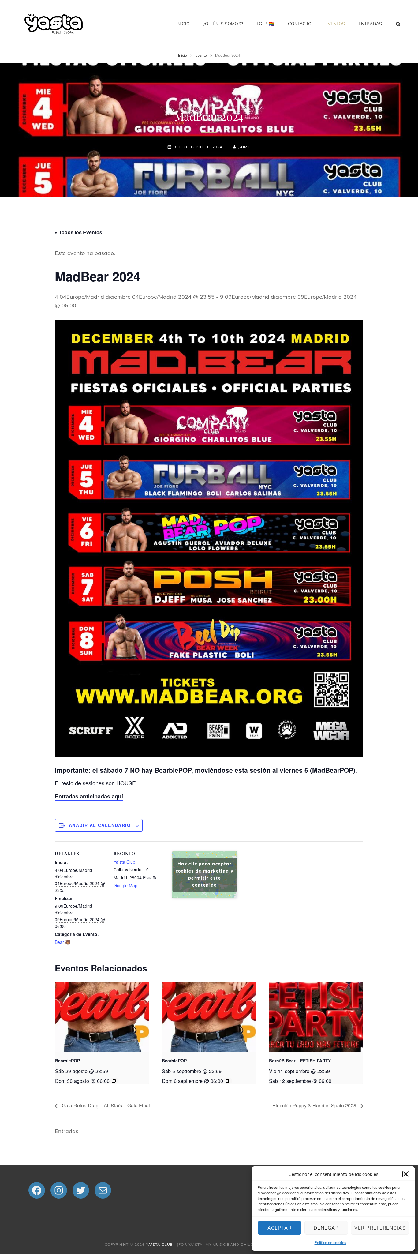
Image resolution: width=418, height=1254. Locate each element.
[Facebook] (36, 1190)
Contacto (300, 24)
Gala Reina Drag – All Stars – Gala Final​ (105, 1105)
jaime (244, 147)
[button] (406, 1174)
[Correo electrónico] (103, 1190)
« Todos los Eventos (78, 232)
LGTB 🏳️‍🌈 (265, 24)
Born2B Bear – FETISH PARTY (300, 1060)
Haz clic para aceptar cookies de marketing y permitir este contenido (205, 874)
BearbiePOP (67, 1060)
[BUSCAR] (398, 24)
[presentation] (102, 1017)
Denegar (326, 1228)
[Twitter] (81, 1190)
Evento (201, 55)
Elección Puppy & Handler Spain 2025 (314, 1105)
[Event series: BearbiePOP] (114, 1081)
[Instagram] (58, 1190)
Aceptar (279, 1228)
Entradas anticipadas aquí (89, 796)
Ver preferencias (379, 1228)
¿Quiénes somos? (223, 24)
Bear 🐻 (62, 942)
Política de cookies (330, 1242)
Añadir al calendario (100, 825)
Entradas (370, 24)
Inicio (183, 24)
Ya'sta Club (159, 1244)
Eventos (335, 24)
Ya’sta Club (124, 862)
